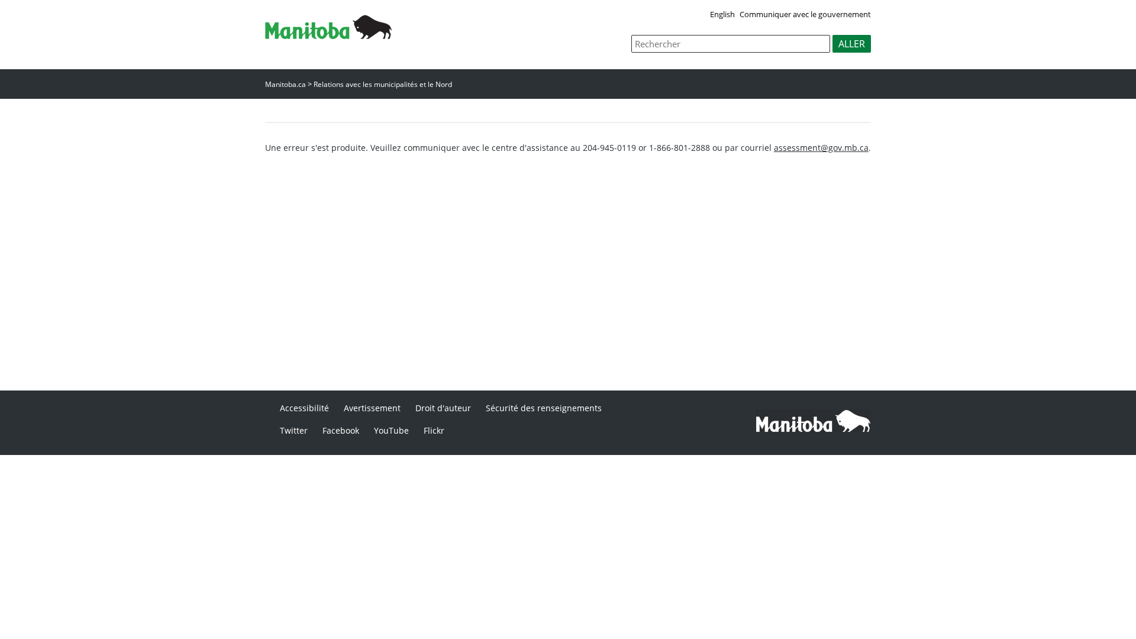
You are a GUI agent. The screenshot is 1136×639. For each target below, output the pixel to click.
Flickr (434, 430)
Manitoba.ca (285, 84)
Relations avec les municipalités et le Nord (383, 84)
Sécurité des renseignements (544, 408)
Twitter (294, 430)
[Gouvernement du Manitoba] (328, 35)
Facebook (340, 430)
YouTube (391, 430)
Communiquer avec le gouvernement (805, 14)
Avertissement (372, 408)
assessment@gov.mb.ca (821, 147)
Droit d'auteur (443, 408)
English (722, 14)
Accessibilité (304, 408)
